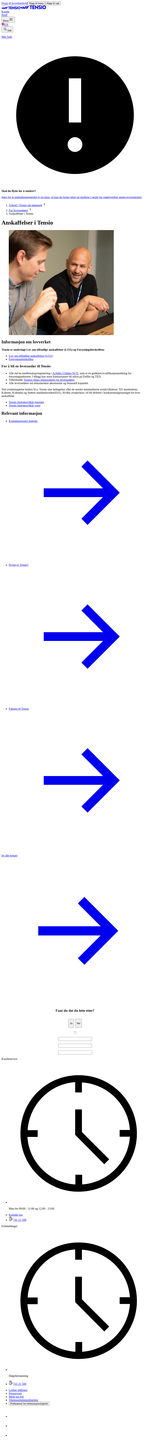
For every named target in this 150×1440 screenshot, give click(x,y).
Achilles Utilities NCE (65, 373)
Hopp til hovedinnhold (14, 3)
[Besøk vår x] (13, 1435)
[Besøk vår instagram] (13, 1425)
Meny (6, 20)
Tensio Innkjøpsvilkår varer (24, 405)
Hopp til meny (36, 3)
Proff (4, 14)
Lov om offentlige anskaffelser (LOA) (31, 355)
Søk (9, 30)
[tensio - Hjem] (23, 8)
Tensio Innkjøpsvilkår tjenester (26, 402)
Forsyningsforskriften (21, 359)
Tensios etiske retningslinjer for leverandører (49, 379)
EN (6, 24)
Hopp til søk (53, 3)
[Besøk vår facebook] (13, 1416)
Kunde (5, 11)
